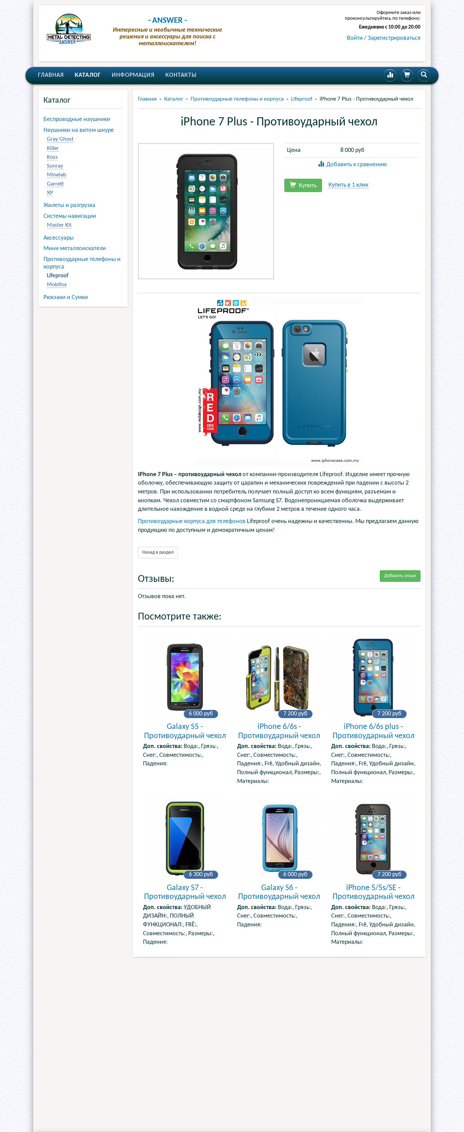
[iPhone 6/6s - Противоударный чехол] (279, 677)
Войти (355, 38)
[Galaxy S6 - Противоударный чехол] (279, 838)
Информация (133, 75)
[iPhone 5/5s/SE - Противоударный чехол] (373, 838)
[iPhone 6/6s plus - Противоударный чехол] (373, 677)
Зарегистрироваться (394, 38)
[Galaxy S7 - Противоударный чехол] (185, 838)
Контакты (181, 75)
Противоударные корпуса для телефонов (192, 521)
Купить (307, 185)
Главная (51, 75)
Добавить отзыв (400, 575)
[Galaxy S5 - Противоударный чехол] (185, 677)
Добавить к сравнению (356, 165)
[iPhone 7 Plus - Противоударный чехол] (206, 211)
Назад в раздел (158, 552)
